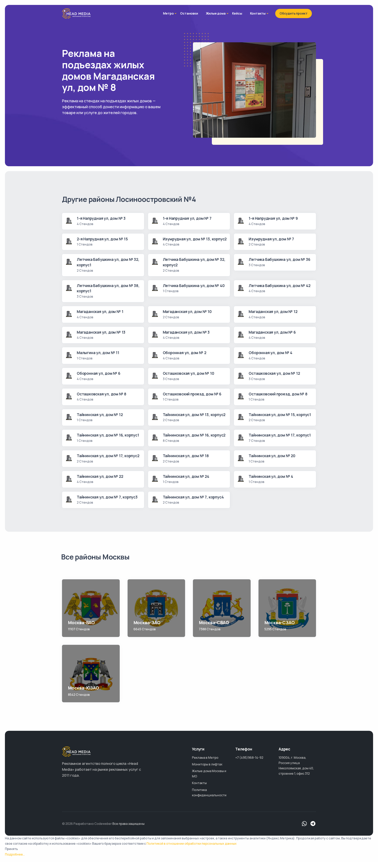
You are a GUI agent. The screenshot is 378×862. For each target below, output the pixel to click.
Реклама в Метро (205, 757)
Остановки (189, 13)
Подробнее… (15, 854)
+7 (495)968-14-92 (249, 757)
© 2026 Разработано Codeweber (87, 823)
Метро (168, 13)
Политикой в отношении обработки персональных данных (191, 843)
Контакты (258, 13)
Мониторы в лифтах (207, 764)
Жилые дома (216, 13)
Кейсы (237, 13)
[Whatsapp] (304, 824)
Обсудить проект (294, 13)
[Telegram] (313, 824)
